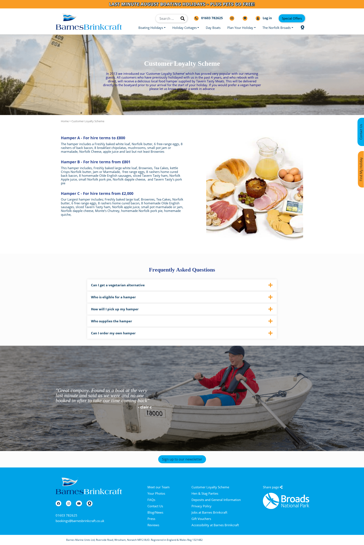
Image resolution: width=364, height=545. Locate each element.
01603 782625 (66, 515)
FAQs (151, 500)
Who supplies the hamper (111, 321)
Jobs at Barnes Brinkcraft (209, 512)
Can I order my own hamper (113, 333)
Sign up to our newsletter (182, 459)
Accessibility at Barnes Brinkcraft (215, 525)
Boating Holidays (150, 27)
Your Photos (156, 493)
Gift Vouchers (201, 519)
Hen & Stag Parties (204, 493)
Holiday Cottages (184, 27)
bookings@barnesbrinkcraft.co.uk (80, 521)
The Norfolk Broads (276, 27)
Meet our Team (158, 487)
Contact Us (155, 506)
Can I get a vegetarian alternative (118, 285)
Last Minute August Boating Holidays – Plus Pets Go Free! (182, 4)
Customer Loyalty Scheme (210, 487)
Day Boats (213, 27)
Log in (267, 18)
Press (151, 519)
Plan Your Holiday (240, 27)
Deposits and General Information (216, 500)
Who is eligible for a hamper (113, 297)
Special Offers (292, 18)
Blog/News (155, 512)
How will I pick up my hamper (115, 309)
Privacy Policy (201, 506)
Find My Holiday (361, 169)
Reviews (153, 525)
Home (65, 121)
